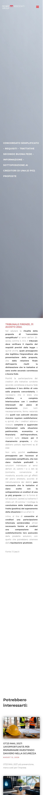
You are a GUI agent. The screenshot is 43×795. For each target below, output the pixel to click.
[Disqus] (21, 601)
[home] (17, 7)
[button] (37, 7)
